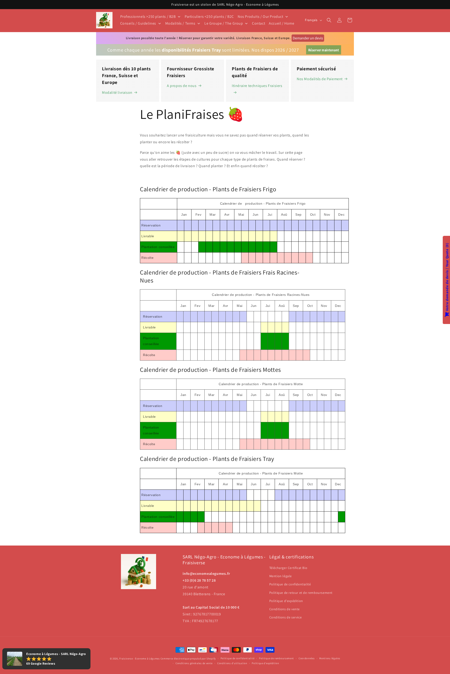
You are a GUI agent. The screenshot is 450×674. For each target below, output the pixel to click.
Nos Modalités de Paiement (320, 78)
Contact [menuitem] (258, 23)
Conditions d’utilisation (232, 663)
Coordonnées (307, 658)
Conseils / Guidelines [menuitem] (138, 23)
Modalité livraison (117, 92)
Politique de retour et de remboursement (301, 593)
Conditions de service (285, 617)
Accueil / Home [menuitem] (281, 23)
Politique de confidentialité (290, 584)
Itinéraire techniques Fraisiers (257, 85)
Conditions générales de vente (194, 663)
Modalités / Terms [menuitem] (180, 23)
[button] (329, 20)
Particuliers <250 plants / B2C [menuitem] (209, 16)
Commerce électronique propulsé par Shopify (188, 658)
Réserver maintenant (323, 50)
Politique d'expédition (286, 601)
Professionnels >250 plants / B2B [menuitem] (148, 16)
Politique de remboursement (276, 658)
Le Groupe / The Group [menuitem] (223, 23)
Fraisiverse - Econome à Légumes (139, 658)
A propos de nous (182, 85)
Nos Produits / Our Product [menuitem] (260, 16)
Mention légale (280, 576)
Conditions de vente (284, 609)
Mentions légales (329, 658)
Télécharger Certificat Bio (288, 568)
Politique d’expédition (265, 663)
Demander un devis (308, 38)
